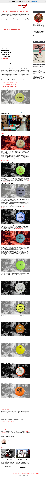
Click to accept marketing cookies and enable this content (15, 122)
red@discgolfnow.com (39, 33)
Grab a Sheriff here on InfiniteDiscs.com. (6, 133)
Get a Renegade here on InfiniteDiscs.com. (20, 228)
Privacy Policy (30, 473)
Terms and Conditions (36, 473)
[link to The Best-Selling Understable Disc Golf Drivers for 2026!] (23, 453)
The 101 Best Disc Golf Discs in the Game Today (7, 421)
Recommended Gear (25, 473)
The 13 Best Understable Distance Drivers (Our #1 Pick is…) (9, 84)
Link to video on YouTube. (4, 131)
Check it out (34, 1)
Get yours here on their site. (5, 160)
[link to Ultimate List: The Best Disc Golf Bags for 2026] (8, 453)
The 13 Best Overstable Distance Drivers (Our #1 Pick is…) (8, 82)
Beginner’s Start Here (18, 473)
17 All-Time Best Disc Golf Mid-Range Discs (7, 423)
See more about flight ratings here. (17, 76)
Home (14, 473)
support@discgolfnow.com (40, 35)
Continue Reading (8, 466)
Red (8, 440)
